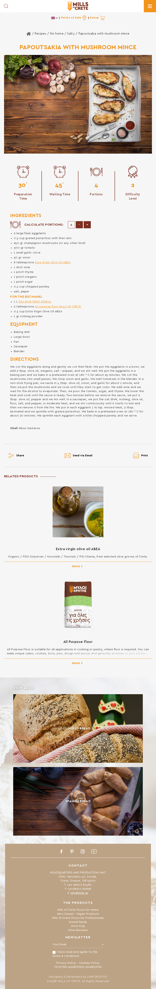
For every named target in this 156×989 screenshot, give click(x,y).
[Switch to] (54, 18)
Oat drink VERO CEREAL (35, 301)
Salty (71, 33)
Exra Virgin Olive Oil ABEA (53, 262)
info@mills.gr (79, 893)
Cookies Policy (89, 963)
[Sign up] (103, 945)
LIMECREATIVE (97, 976)
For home (57, 33)
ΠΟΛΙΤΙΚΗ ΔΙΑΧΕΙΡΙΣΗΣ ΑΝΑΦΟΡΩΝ (78, 967)
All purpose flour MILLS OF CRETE (58, 306)
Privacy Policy (66, 963)
